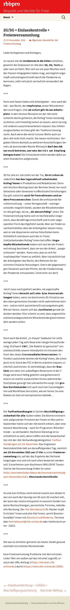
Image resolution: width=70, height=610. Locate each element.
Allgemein (37, 40)
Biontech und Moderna (40, 517)
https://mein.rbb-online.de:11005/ (43, 566)
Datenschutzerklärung (16, 603)
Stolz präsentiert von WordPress (48, 603)
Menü (6, 17)
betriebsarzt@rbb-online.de (25, 521)
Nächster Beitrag (53, 590)
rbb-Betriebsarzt (35, 509)
